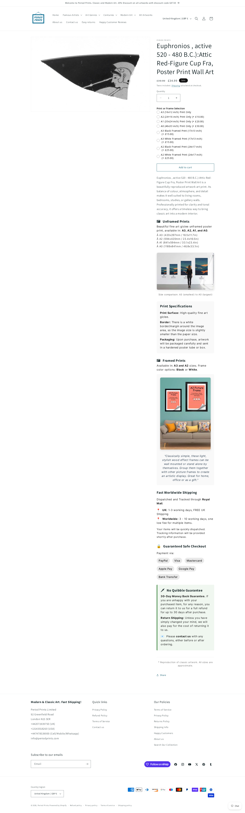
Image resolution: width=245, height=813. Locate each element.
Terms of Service (101, 721)
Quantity (161, 91)
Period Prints (43, 805)
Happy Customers (163, 733)
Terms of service (108, 805)
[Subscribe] (87, 764)
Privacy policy (91, 805)
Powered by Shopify (58, 805)
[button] (72, 14)
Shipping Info (161, 727)
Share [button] (163, 675)
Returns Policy (162, 721)
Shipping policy (125, 805)
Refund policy (76, 805)
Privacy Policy (99, 709)
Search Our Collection (166, 744)
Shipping (176, 85)
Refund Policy (99, 715)
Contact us (98, 727)
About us (159, 738)
